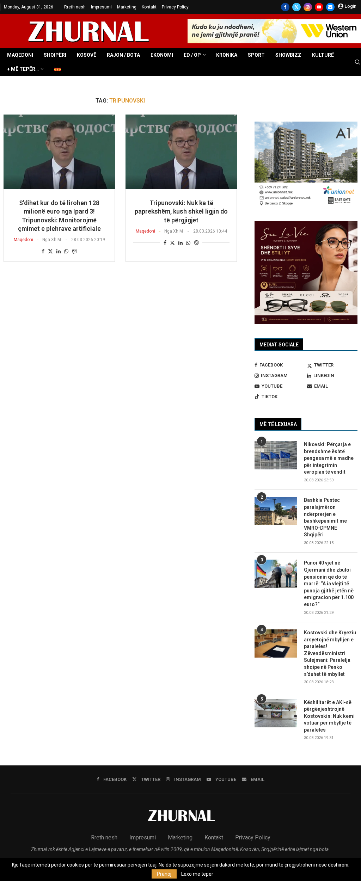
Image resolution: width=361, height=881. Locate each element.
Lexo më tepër (197, 873)
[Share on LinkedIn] (58, 251)
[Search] (357, 62)
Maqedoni (20, 55)
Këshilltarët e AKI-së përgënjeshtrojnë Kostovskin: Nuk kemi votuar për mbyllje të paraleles (329, 716)
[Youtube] (319, 7)
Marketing (126, 7)
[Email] (330, 7)
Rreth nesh (75, 7)
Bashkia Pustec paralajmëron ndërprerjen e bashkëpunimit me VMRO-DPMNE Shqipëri (325, 517)
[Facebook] (285, 7)
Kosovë (86, 55)
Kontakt (149, 7)
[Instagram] (308, 7)
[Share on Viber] (74, 251)
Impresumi (101, 7)
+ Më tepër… (23, 69)
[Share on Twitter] (50, 251)
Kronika (226, 55)
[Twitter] (296, 7)
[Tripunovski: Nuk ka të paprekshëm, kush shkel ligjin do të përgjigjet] (181, 152)
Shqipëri (55, 55)
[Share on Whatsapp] (66, 251)
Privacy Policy (175, 7)
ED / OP (192, 55)
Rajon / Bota (123, 55)
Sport (256, 55)
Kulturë (323, 55)
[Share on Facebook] (43, 251)
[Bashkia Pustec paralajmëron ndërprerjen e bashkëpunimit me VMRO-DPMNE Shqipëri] (276, 511)
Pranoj (164, 874)
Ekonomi (162, 55)
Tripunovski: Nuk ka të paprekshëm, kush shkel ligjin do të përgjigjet (181, 211)
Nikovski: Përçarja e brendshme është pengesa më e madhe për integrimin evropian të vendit (329, 458)
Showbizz (288, 55)
